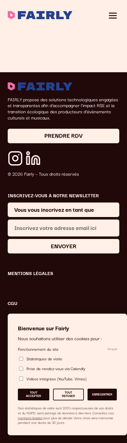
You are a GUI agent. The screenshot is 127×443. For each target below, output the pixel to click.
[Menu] (113, 15)
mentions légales (30, 417)
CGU (12, 303)
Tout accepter (33, 394)
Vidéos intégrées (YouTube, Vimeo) (57, 379)
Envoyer (63, 245)
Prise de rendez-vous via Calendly (56, 369)
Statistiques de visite (44, 359)
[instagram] (15, 158)
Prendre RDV (63, 135)
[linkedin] (33, 158)
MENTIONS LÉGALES (30, 273)
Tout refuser (68, 394)
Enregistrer (102, 394)
